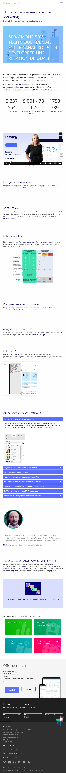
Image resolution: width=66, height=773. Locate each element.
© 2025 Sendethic (8, 741)
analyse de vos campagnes (37, 335)
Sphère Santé (36, 545)
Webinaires (6, 739)
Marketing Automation (16, 622)
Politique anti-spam (9, 734)
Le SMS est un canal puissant (12, 354)
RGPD (35, 90)
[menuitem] (6, 730)
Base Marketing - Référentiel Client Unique (47, 623)
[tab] (33, 419)
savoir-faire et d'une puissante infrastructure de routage (33, 242)
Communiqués (22, 730)
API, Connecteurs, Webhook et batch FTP (16, 642)
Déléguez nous (15, 571)
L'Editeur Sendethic (9, 218)
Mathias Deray (9, 545)
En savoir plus (28, 689)
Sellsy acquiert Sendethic (10, 737)
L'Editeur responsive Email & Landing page (47, 642)
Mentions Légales (8, 732)
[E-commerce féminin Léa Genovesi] (12, 715)
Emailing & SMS (8, 21)
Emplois (13, 730)
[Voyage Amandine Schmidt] (33, 715)
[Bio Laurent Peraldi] (54, 714)
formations (25, 568)
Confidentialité (19, 732)
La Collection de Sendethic (18, 704)
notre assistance (22, 566)
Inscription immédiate (11, 690)
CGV (18, 734)
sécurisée (17, 84)
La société (6, 730)
